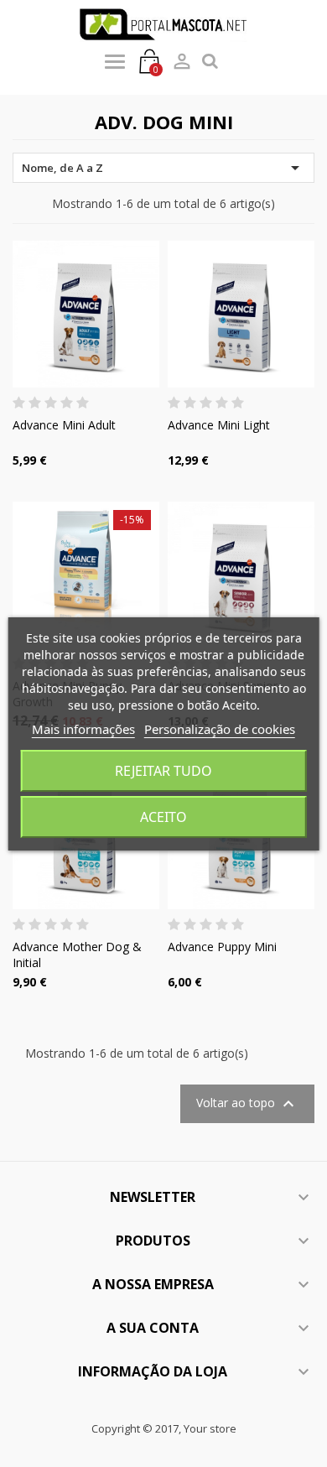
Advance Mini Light (219, 425)
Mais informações (83, 728)
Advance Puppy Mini (222, 947)
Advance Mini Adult (64, 425)
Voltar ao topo (247, 1104)
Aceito (163, 817)
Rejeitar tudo (163, 771)
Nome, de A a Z (163, 168)
